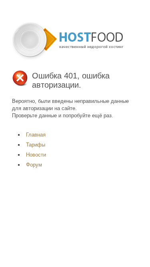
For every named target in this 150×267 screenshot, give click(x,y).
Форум (34, 165)
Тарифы (35, 145)
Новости (36, 155)
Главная (36, 135)
